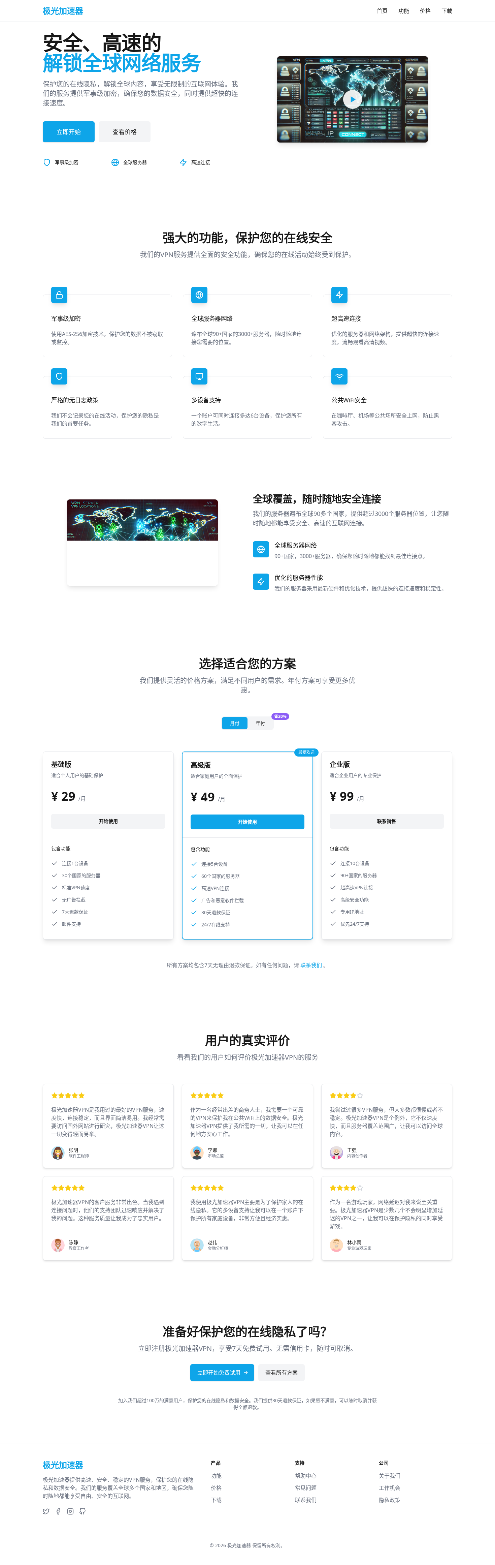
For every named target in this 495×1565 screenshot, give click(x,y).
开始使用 (108, 821)
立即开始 (69, 132)
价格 (425, 10)
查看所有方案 (281, 1372)
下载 (446, 10)
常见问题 (306, 1488)
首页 (382, 10)
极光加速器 (239, 1545)
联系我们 (311, 965)
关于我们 (389, 1475)
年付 (264, 721)
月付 (234, 723)
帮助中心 (306, 1475)
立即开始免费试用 (218, 1372)
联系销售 (386, 821)
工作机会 (389, 1488)
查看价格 (124, 132)
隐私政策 (389, 1500)
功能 (403, 10)
